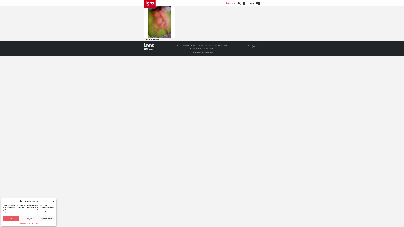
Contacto (192, 45)
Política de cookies (25, 223)
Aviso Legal (35, 223)
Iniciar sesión (231, 3)
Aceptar (11, 219)
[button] (53, 201)
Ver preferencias (46, 219)
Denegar (29, 219)
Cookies (179, 45)
